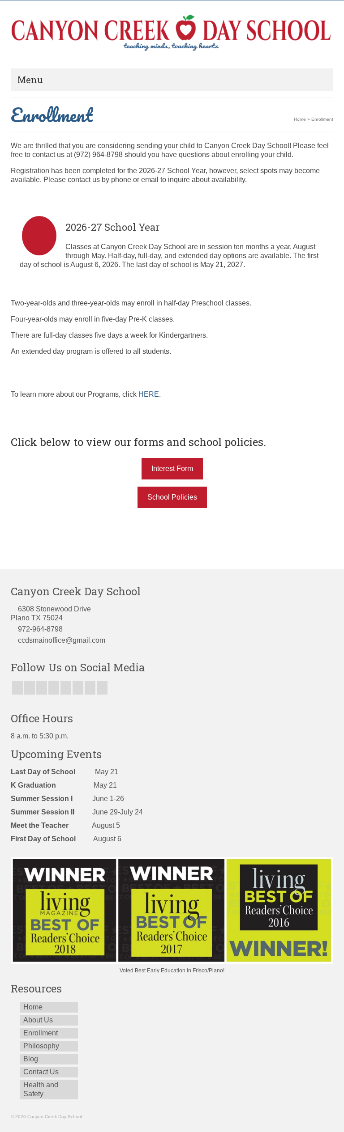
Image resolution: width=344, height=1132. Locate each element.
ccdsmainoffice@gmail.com (61, 640)
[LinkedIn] (90, 688)
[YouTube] (65, 688)
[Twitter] (29, 688)
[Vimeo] (53, 688)
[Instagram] (41, 688)
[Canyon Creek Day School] (172, 34)
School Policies (172, 497)
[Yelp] (102, 688)
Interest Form (172, 468)
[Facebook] (17, 688)
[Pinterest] (78, 688)
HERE (148, 394)
